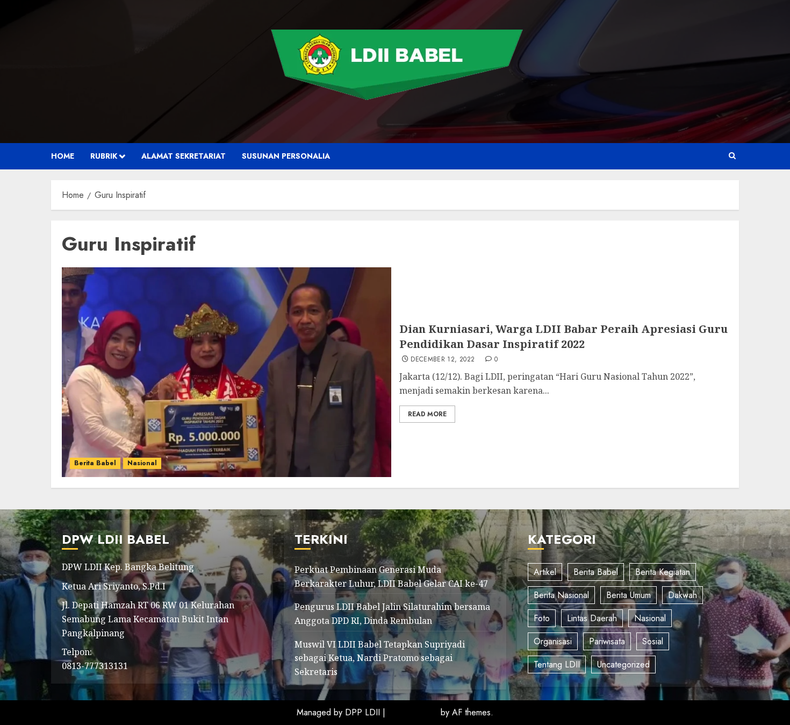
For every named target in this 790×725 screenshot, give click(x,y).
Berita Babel (95, 463)
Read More (427, 414)
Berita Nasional (561, 595)
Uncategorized (623, 664)
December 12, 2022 (443, 360)
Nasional (142, 463)
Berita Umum (628, 595)
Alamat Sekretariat (183, 156)
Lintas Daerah (592, 618)
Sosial (652, 641)
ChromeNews (413, 712)
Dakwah (682, 595)
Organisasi (553, 641)
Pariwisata (607, 641)
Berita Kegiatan (662, 572)
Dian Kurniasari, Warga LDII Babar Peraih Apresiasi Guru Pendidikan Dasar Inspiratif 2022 (563, 336)
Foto (542, 618)
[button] (732, 156)
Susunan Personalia (286, 156)
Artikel (545, 572)
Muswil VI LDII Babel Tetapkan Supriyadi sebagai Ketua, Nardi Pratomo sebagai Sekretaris (380, 658)
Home (62, 156)
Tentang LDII (557, 664)
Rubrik (103, 156)
